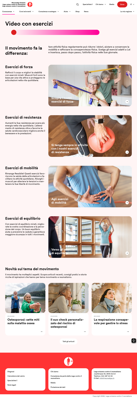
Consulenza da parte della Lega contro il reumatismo (66, 377)
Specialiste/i (88, 4)
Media (111, 4)
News (86, 11)
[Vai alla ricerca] (77, 4)
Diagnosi (10, 372)
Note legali (11, 385)
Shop (77, 11)
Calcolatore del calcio (16, 376)
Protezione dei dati (58, 387)
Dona (122, 4)
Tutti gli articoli (68, 341)
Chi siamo (54, 372)
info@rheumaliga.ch (107, 378)
